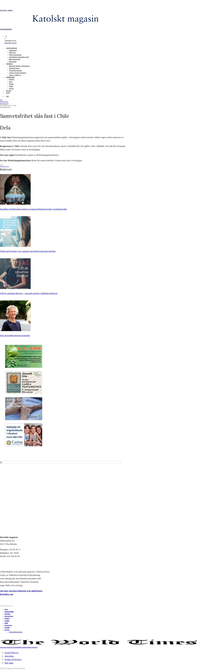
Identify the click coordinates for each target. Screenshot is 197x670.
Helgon (8, 91)
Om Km (7, 630)
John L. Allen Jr (15, 75)
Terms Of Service (13, 659)
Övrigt (11, 88)
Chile (1, 166)
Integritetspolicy (15, 632)
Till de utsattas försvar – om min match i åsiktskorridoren (28, 293)
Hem (6, 609)
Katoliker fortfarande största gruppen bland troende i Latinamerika (33, 209)
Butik (8, 93)
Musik (11, 84)
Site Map (9, 663)
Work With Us (11, 652)
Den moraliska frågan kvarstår (15, 335)
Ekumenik (12, 62)
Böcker (11, 79)
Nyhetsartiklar (11, 48)
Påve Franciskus (15, 55)
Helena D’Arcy (14, 68)
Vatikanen (13, 50)
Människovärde (14, 59)
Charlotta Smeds (15, 70)
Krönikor (9, 64)
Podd (11, 86)
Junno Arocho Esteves (17, 73)
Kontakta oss (6, 594)
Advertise (9, 656)
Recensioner (10, 77)
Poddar (7, 621)
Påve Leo (12, 52)
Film (10, 82)
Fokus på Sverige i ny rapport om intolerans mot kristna (28, 251)
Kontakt (7, 627)
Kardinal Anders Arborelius (19, 66)
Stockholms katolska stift (19, 57)
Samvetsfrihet (6, 166)
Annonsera (8, 625)
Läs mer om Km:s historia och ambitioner (21, 591)
